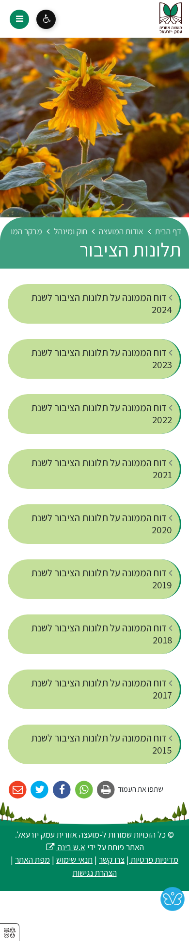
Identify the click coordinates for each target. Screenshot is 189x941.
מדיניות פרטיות (153, 859)
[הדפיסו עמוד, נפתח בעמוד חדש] (106, 790)
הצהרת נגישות (95, 872)
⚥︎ (9, 933)
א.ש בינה (65, 847)
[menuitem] (94, 303)
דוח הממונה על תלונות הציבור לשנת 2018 (101, 633)
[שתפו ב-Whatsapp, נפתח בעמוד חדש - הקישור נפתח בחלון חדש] (84, 790)
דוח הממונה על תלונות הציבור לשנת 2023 (101, 358)
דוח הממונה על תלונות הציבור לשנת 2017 (101, 688)
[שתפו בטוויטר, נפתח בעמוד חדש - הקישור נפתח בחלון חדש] (40, 790)
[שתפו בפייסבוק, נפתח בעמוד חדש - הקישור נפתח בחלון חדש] (61, 790)
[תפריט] (19, 19)
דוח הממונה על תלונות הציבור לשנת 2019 (101, 578)
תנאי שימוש (74, 859)
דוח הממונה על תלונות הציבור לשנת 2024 (101, 303)
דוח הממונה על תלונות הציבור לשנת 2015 (101, 743)
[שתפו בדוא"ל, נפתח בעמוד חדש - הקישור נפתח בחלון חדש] (17, 790)
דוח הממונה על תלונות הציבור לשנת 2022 (101, 413)
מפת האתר (32, 859)
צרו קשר (112, 859)
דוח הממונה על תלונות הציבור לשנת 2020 (101, 523)
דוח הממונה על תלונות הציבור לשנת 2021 (101, 468)
